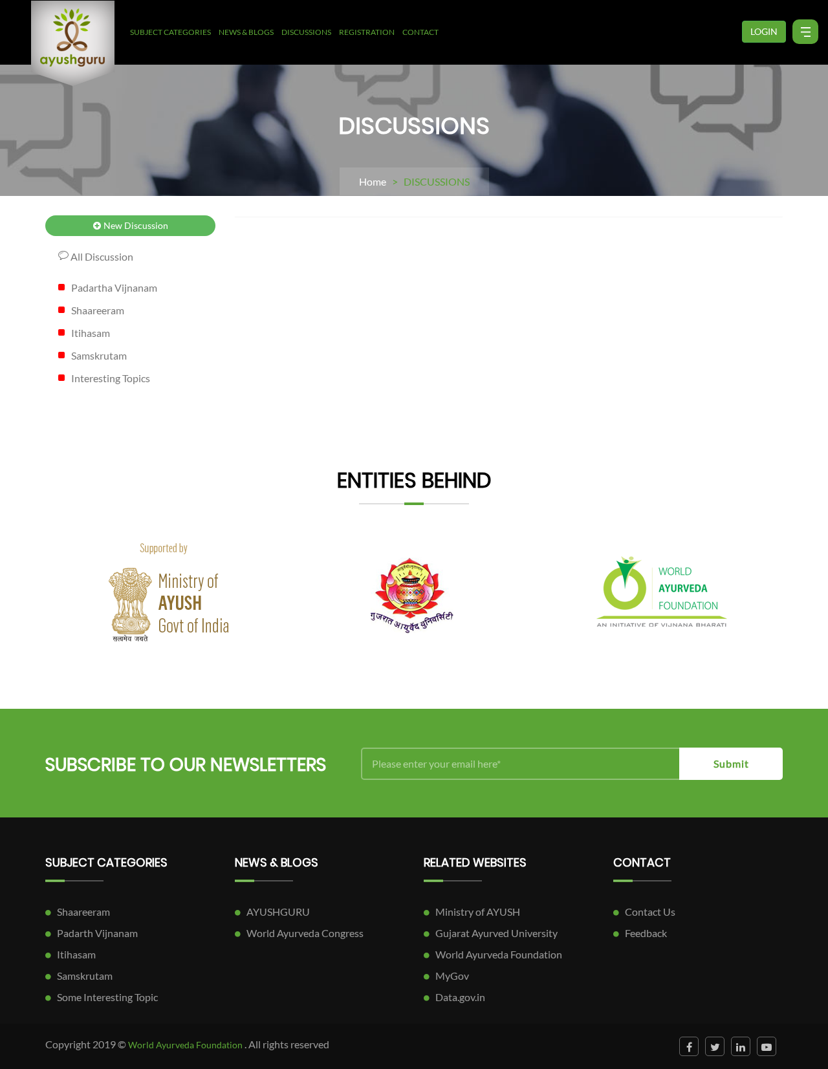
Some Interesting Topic (107, 997)
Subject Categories (170, 32)
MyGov (452, 975)
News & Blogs (246, 32)
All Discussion (101, 256)
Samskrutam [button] (99, 355)
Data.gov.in (460, 997)
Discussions (306, 32)
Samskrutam (85, 975)
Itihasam (76, 954)
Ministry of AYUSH (477, 911)
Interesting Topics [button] (110, 378)
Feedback (646, 933)
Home (372, 181)
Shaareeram (83, 911)
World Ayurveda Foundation (498, 954)
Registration (367, 32)
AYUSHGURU (278, 911)
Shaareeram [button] (97, 310)
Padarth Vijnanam (97, 933)
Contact (420, 32)
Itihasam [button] (90, 333)
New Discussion (135, 225)
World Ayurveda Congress (305, 933)
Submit (731, 763)
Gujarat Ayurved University (496, 933)
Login (764, 31)
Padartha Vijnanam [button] (114, 287)
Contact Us (650, 911)
